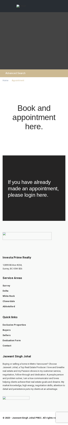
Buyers (7, 330)
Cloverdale (9, 301)
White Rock (9, 296)
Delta (5, 290)
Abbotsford (9, 306)
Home (5, 80)
